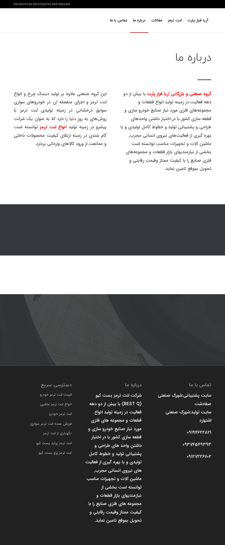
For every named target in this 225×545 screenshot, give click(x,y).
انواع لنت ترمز (53, 127)
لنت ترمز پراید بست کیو (54, 443)
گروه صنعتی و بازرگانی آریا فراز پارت (179, 93)
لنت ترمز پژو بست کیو (55, 453)
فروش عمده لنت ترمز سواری (51, 424)
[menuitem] (198, 20)
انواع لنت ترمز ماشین (56, 404)
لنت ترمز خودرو (60, 414)
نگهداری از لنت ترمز (57, 433)
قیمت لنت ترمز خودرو (56, 395)
